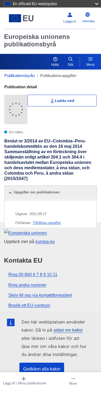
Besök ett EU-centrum (29, 305)
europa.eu (45, 241)
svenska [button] (88, 21)
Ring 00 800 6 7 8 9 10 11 (32, 274)
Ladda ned (64, 100)
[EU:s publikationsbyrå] (21, 18)
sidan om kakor (68, 330)
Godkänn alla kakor (41, 369)
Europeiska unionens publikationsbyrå (37, 40)
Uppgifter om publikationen (37, 192)
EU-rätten (15, 132)
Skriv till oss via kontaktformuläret (40, 295)
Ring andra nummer (27, 285)
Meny (90, 65)
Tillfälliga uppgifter (47, 223)
